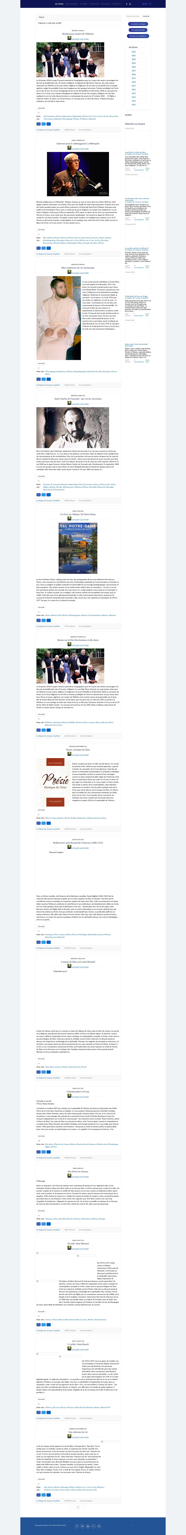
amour (95, 238)
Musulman (67, 116)
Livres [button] (83, 4)
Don (112, 116)
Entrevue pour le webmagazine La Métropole (78, 143)
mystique (61, 240)
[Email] (93, 1526)
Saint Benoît (92, 372)
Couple (87, 243)
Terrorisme (49, 119)
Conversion (48, 243)
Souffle (62, 1219)
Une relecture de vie (78, 1432)
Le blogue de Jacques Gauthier (48, 130)
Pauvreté (101, 487)
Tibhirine (84, 119)
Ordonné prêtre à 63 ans (78, 1091)
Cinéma (80, 722)
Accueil (59, 4)
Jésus (102, 238)
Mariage (65, 1487)
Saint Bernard (51, 937)
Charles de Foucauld (52, 484)
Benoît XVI (106, 1407)
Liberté (104, 722)
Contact (116, 4)
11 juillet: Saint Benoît (78, 1344)
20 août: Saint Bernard (78, 1243)
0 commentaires (85, 130)
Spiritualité (77, 116)
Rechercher (146, 16)
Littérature (82, 818)
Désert (103, 484)
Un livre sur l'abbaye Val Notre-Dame (78, 514)
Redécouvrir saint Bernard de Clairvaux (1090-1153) (78, 842)
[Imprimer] (99, 1526)
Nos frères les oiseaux (78, 1171)
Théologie (83, 935)
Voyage (102, 1219)
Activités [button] (94, 4)
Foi (116, 116)
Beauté (113, 615)
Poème (64, 238)
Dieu (80, 243)
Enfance (101, 1487)
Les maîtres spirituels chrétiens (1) (136, 248)
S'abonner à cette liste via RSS (49, 23)
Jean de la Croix (72, 240)
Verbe (108, 238)
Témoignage (67, 119)
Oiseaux (49, 1219)
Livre (89, 238)
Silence (64, 243)
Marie (61, 1320)
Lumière (94, 243)
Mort (111, 722)
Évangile (110, 487)
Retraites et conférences (138, 36)
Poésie (71, 238)
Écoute (56, 1407)
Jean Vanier (65, 1490)
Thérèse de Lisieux (62, 1144)
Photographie (75, 615)
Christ (59, 116)
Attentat (58, 119)
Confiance (92, 1144)
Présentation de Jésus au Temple (136, 296)
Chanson (77, 1219)
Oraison (71, 1407)
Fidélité (72, 722)
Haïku (74, 818)
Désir (69, 935)
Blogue (106, 4)
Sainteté (93, 119)
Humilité (93, 487)
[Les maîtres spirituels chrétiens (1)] (138, 235)
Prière (101, 243)
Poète (57, 238)
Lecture (98, 818)
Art (60, 615)
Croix (106, 116)
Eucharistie (82, 1144)
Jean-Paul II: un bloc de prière (135, 152)
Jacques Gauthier (80, 39)
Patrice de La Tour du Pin (93, 116)
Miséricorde (102, 1144)
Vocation (105, 240)
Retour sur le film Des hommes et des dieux (78, 640)
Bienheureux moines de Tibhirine (78, 34)
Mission (79, 487)
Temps (63, 1407)
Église (46, 487)
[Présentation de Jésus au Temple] (138, 283)
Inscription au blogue (138, 24)
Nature (85, 615)
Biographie (72, 4)
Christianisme (50, 116)
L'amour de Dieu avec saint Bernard (78, 962)
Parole (56, 243)
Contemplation (95, 615)
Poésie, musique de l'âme (78, 749)
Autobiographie (50, 240)
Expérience (61, 372)
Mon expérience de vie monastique (78, 267)
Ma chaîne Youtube (138, 30)
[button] (146, 4)
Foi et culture (81, 238)
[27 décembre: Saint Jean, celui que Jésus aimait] (138, 186)
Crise (51, 1487)
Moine (76, 119)
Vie (45, 238)
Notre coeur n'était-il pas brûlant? (136, 344)
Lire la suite (41, 108)
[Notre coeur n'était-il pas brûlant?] (138, 331)
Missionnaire (69, 487)
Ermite (59, 487)
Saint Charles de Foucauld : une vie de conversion (78, 399)
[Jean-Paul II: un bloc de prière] (138, 140)
